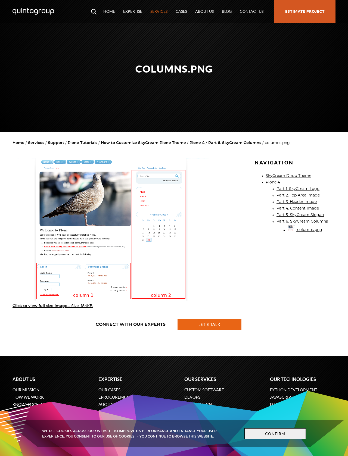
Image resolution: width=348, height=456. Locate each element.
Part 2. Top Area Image (298, 195)
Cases (181, 11)
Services (158, 11)
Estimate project (305, 11)
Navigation (274, 162)
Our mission (26, 390)
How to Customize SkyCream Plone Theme (143, 143)
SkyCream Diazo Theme (288, 176)
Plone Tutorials (82, 143)
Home (109, 11)
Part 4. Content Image (297, 208)
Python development (293, 390)
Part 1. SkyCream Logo (297, 189)
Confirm (275, 434)
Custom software (204, 390)
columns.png (309, 230)
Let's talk (209, 324)
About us (204, 11)
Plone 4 (197, 143)
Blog (227, 11)
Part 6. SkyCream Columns (234, 143)
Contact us (251, 11)
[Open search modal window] (93, 11)
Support (56, 143)
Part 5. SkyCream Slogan (300, 215)
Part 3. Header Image (296, 202)
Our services (200, 379)
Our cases (109, 390)
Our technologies (293, 379)
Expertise (132, 11)
